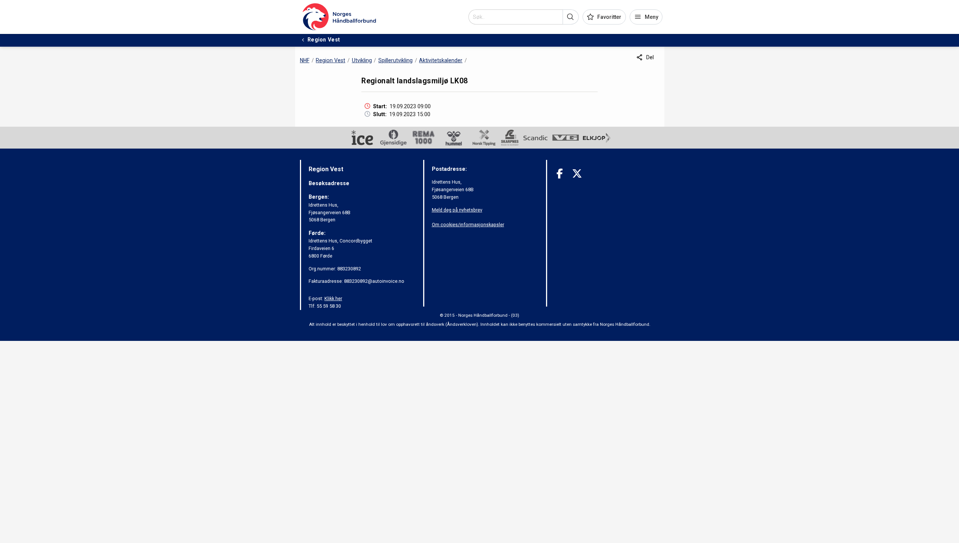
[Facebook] (560, 174)
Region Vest (330, 60)
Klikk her (333, 298)
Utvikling (362, 60)
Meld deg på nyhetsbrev (457, 210)
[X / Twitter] (577, 174)
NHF (304, 60)
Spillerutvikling (395, 60)
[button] (571, 17)
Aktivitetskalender (440, 60)
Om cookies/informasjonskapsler (468, 224)
